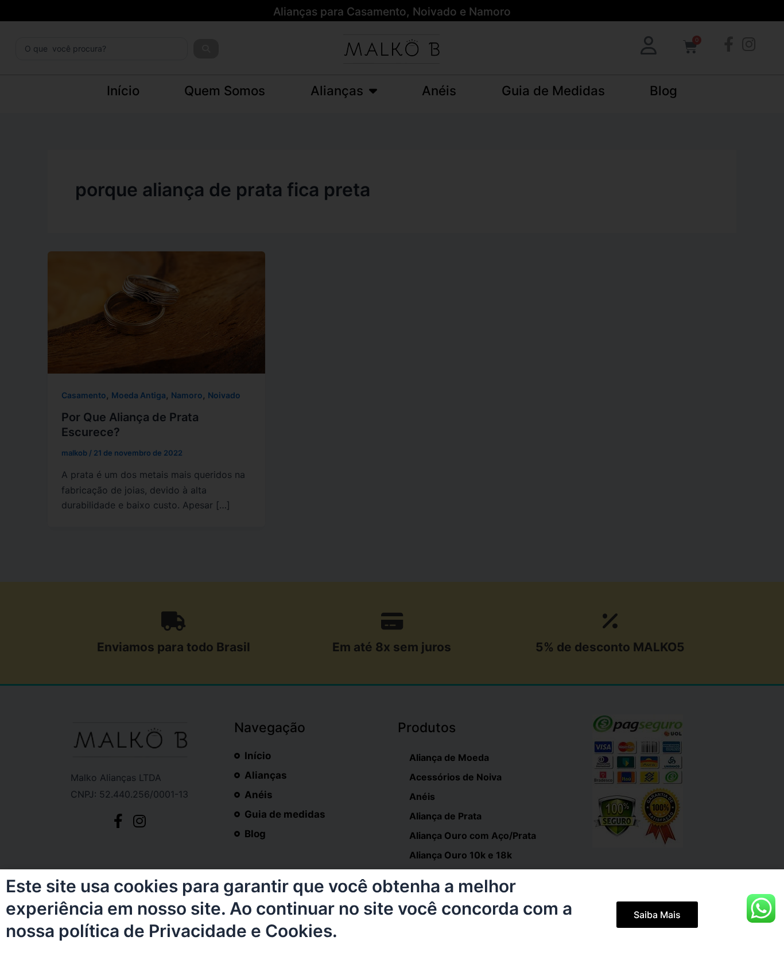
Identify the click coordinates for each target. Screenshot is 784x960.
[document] (392, 480)
